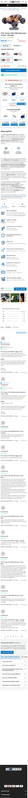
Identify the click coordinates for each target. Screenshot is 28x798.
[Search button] (23, 2)
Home (4, 8)
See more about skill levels (19, 215)
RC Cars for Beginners (13, 8)
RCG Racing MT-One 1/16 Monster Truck (14, 196)
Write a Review (20, 289)
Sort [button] (2, 327)
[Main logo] (15, 2)
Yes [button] (13, 372)
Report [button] (16, 372)
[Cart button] (26, 2)
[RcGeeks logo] (13, 769)
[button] (14, 38)
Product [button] (8, 327)
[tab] (4, 205)
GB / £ (5, 2)
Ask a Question (7, 652)
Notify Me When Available (13, 70)
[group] (14, 288)
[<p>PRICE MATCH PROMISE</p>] (14, 5)
